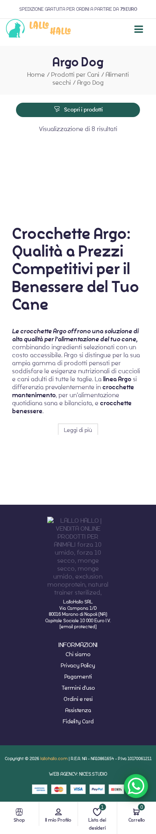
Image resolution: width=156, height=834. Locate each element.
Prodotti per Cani (75, 74)
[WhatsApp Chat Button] (136, 786)
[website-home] (38, 29)
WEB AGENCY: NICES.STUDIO (78, 774)
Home (36, 74)
